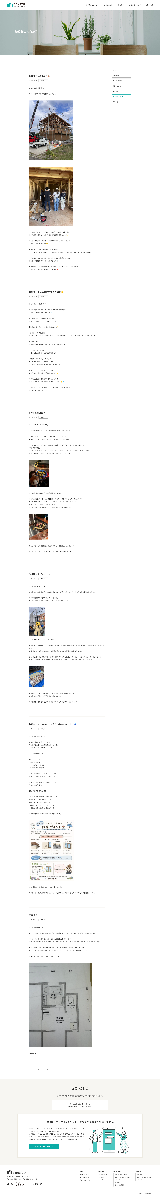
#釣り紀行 (116, 102)
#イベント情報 (117, 81)
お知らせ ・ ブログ (135, 5)
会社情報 (101, 1177)
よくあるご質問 (119, 1185)
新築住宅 (139, 1174)
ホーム (81, 1171)
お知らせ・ (84, 1174)
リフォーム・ (123, 1177)
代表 (103, 1174)
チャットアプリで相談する (44, 1146)
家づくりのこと (108, 5)
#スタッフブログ (118, 96)
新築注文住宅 (122, 1174)
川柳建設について (91, 5)
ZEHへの (84, 1177)
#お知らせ (116, 75)
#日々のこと (117, 86)
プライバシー (86, 1180)
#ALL (114, 70)
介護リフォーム (119, 1179)
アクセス (101, 1179)
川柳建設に (103, 1171)
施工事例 (121, 5)
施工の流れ (118, 1182)
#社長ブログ (117, 91)
